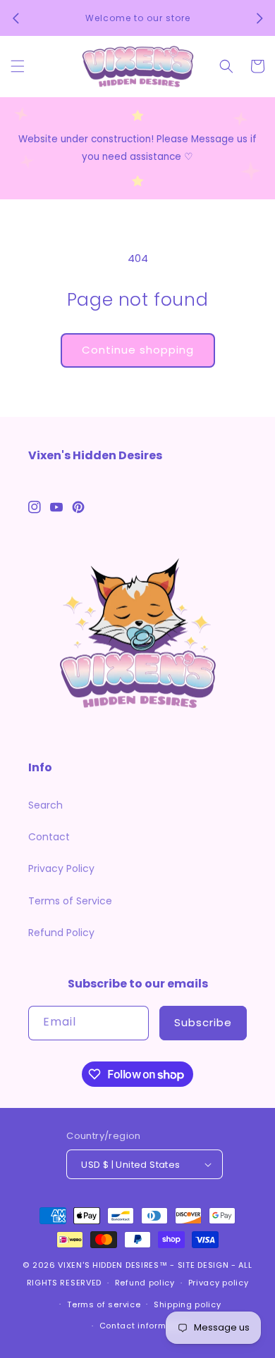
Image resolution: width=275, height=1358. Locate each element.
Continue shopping (138, 349)
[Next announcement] (259, 18)
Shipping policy (187, 1304)
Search (45, 805)
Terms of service (103, 1304)
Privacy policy (218, 1282)
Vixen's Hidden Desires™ (112, 1265)
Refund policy (145, 1282)
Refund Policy (61, 933)
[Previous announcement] (15, 18)
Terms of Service (70, 901)
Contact (49, 837)
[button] (17, 66)
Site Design (203, 1265)
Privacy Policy (61, 868)
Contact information (144, 1325)
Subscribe (203, 1022)
